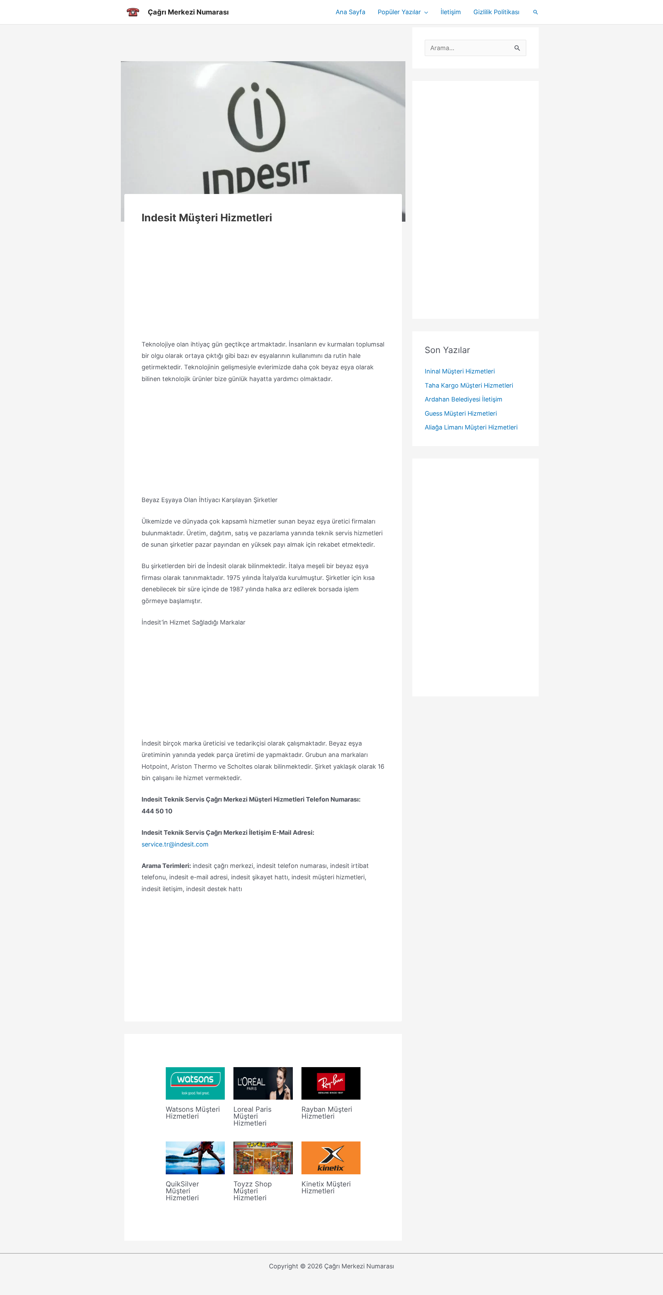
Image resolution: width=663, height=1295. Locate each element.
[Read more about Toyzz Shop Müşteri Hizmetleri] (262, 1157)
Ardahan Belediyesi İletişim (463, 399)
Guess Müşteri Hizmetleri (461, 413)
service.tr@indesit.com (175, 844)
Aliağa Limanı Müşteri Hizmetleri (471, 427)
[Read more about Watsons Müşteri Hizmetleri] (195, 1082)
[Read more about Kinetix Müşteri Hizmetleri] (331, 1157)
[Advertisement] (263, 42)
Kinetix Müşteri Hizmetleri (326, 1187)
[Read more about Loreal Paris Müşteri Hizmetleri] (262, 1082)
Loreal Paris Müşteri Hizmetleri (252, 1116)
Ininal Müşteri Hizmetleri (460, 371)
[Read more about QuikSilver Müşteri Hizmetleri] (195, 1157)
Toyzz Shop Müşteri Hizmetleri (252, 1191)
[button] (424, 12)
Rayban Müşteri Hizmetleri (326, 1112)
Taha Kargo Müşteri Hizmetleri (469, 385)
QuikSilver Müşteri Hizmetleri (182, 1191)
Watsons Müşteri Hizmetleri (193, 1112)
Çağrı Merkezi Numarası (188, 12)
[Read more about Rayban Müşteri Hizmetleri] (331, 1082)
